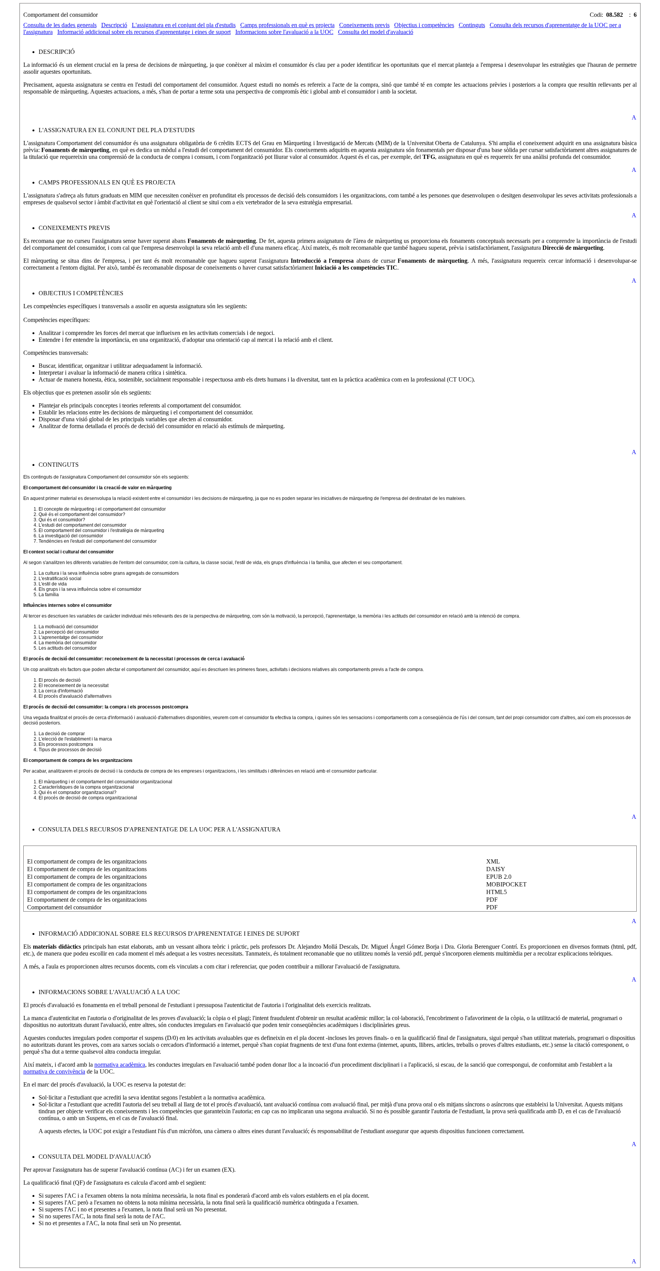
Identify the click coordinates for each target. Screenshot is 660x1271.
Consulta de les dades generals (60, 25)
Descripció (114, 25)
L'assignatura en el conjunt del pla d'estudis (184, 25)
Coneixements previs (364, 25)
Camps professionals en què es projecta (287, 25)
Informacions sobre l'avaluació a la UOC (284, 32)
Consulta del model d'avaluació (375, 32)
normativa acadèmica (119, 1064)
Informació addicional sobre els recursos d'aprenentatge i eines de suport (144, 32)
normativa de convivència (54, 1071)
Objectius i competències (424, 25)
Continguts (472, 25)
